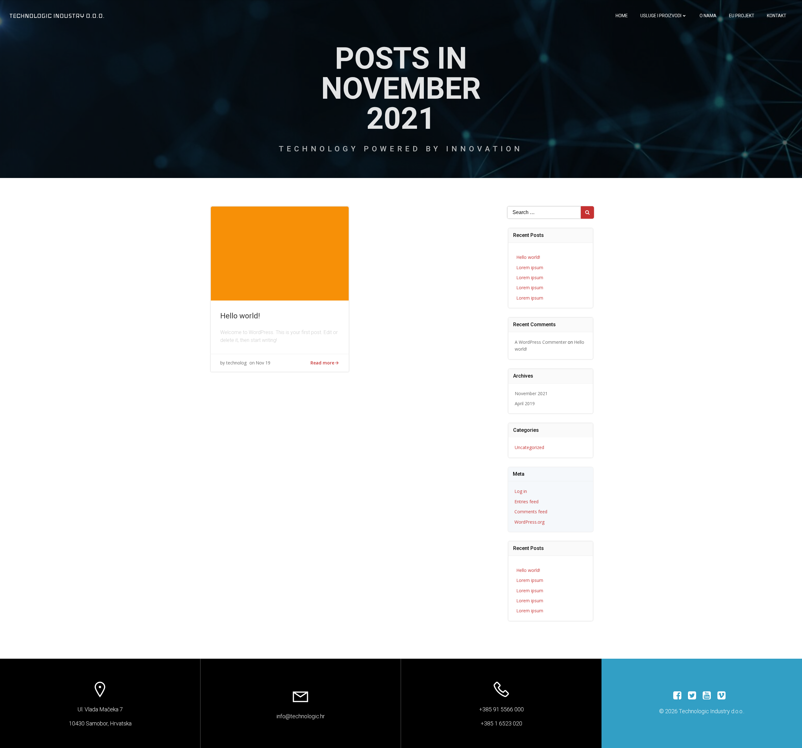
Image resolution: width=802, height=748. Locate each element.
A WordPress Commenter (541, 342)
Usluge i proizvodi (660, 15)
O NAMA (708, 15)
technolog (236, 363)
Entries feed (526, 502)
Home (622, 15)
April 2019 (525, 403)
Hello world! (528, 257)
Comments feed (530, 512)
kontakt (776, 15)
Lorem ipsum (529, 267)
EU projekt (741, 15)
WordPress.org (529, 522)
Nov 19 (263, 363)
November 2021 (531, 393)
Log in (520, 491)
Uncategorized (529, 447)
